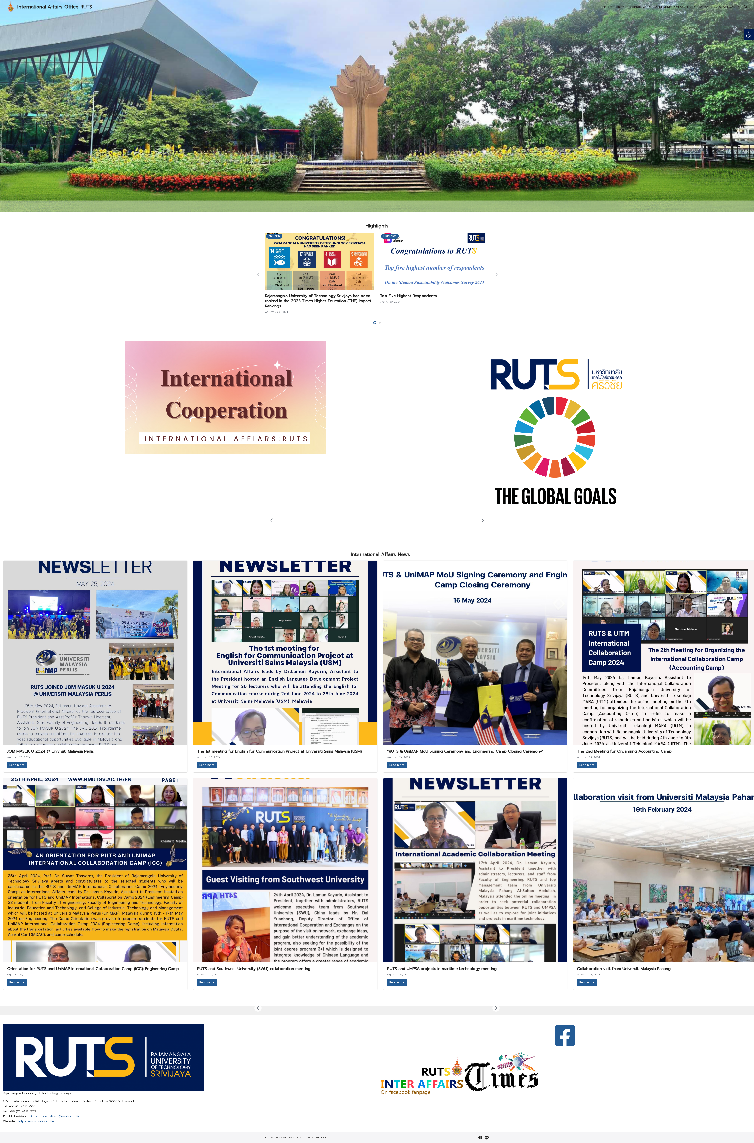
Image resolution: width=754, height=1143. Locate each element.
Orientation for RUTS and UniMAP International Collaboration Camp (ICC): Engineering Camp (93, 969)
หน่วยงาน (274, 236)
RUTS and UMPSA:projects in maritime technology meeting (442, 969)
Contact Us (638, 7)
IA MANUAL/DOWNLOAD (717, 7)
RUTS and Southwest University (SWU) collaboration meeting (253, 969)
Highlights (389, 236)
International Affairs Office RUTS (54, 6)
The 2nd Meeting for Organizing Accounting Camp (624, 751)
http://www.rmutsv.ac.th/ (36, 1121)
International (613, 7)
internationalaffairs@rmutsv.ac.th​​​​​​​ (55, 1116)
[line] (486, 1137)
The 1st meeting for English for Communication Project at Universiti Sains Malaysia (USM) (279, 751)
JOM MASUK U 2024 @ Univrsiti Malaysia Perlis (50, 751)
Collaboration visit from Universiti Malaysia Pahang (624, 969)
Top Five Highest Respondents (408, 296)
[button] (749, 34)
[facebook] (480, 1137)
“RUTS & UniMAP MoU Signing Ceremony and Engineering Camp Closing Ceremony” (465, 751)
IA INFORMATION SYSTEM (673, 7)
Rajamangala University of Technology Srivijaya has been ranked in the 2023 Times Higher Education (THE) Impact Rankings (318, 301)
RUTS (592, 7)
